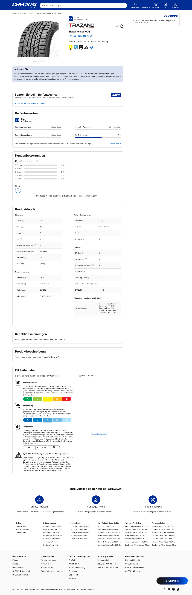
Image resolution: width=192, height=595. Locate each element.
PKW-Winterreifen (26, 13)
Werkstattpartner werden (51, 571)
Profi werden (46, 564)
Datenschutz (69, 589)
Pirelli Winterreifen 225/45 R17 (109, 532)
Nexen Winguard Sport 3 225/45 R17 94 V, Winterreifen (137, 532)
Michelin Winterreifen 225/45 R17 (109, 536)
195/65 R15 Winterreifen (79, 529)
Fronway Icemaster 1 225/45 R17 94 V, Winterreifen (137, 542)
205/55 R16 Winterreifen (79, 536)
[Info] (23, 221)
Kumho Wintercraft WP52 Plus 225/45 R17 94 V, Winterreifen (137, 526)
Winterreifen (21, 526)
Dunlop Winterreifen (50, 545)
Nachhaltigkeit (103, 560)
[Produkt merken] (117, 26)
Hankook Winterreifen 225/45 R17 (109, 542)
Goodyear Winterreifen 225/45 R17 (109, 545)
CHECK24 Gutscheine (134, 567)
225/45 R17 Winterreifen (79, 539)
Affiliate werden (47, 567)
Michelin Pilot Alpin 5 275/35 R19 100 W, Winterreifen (164, 539)
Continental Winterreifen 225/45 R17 (109, 529)
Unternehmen (18, 567)
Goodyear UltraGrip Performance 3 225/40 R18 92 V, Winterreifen (164, 532)
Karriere (15, 560)
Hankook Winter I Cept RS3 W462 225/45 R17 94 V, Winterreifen (137, 529)
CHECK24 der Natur (107, 567)
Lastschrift (73, 575)
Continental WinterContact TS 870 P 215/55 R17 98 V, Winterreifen (164, 545)
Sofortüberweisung (77, 567)
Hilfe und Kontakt (132, 560)
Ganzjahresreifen (22, 529)
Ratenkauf (73, 578)
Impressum (81, 589)
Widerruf (91, 589)
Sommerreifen (21, 532)
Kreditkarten (74, 564)
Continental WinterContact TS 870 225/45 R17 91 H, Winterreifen (137, 545)
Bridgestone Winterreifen (52, 536)
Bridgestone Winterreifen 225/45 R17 (109, 539)
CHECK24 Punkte (132, 571)
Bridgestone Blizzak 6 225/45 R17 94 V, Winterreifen (137, 536)
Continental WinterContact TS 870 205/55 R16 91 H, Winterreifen (164, 529)
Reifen (14, 13)
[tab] (35, 61)
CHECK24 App (131, 564)
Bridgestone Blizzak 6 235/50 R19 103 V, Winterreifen (164, 526)
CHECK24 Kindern (106, 564)
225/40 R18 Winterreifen (80, 532)
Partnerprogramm (48, 560)
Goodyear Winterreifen (51, 542)
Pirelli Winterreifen (50, 529)
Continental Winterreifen (52, 526)
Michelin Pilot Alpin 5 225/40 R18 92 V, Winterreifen (164, 536)
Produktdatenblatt (99, 434)
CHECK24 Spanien (20, 575)
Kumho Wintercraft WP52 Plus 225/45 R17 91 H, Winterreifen (137, 539)
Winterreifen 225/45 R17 (106, 526)
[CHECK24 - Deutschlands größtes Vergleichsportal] (24, 5)
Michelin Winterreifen (51, 532)
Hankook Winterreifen (51, 539)
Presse (15, 564)
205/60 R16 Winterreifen (80, 526)
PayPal (72, 560)
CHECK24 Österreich (21, 571)
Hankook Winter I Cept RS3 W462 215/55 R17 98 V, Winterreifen (164, 542)
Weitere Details (115, 144)
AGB (60, 589)
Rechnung (73, 571)
